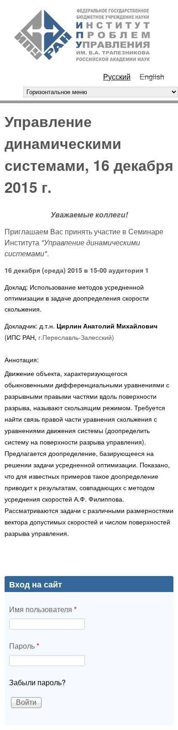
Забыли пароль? (37, 682)
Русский (117, 76)
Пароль (24, 645)
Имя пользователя (43, 609)
